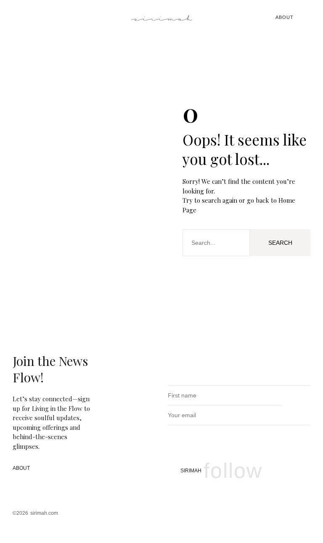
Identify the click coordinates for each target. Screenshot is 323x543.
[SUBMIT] (301, 415)
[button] (19, 17)
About (284, 17)
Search (280, 242)
